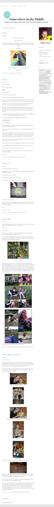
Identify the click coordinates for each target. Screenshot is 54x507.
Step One (4, 79)
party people (49, 85)
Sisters (45, 87)
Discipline (43, 72)
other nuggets (18, 156)
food (18, 346)
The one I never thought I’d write (44, 52)
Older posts (4, 498)
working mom (18, 212)
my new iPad (17, 143)
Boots (42, 70)
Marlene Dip (9, 264)
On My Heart (45, 83)
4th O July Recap (6, 219)
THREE (40, 90)
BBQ (14, 346)
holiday (21, 346)
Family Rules (40, 73)
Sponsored (48, 87)
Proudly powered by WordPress (7, 502)
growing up (43, 76)
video (49, 92)
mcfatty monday (12, 156)
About (7, 6)
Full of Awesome (43, 74)
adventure (11, 346)
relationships (48, 86)
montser (48, 82)
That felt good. (6, 163)
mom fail (23, 491)
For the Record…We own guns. (44, 53)
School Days (41, 87)
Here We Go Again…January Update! (45, 56)
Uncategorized (43, 92)
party (45, 85)
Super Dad (42, 89)
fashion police (46, 73)
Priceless (4, 33)
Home (3, 6)
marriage (44, 81)
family (16, 346)
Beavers (47, 69)
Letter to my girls (45, 79)
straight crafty (41, 88)
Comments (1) (4, 221)
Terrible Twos (48, 89)
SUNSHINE (29, 346)
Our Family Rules (13, 6)
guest (48, 76)
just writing (42, 78)
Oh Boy (40, 83)
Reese (44, 86)
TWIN (42, 90)
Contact (24, 6)
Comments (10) (4, 82)
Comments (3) (4, 35)
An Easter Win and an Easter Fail (11, 354)
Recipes (20, 6)
